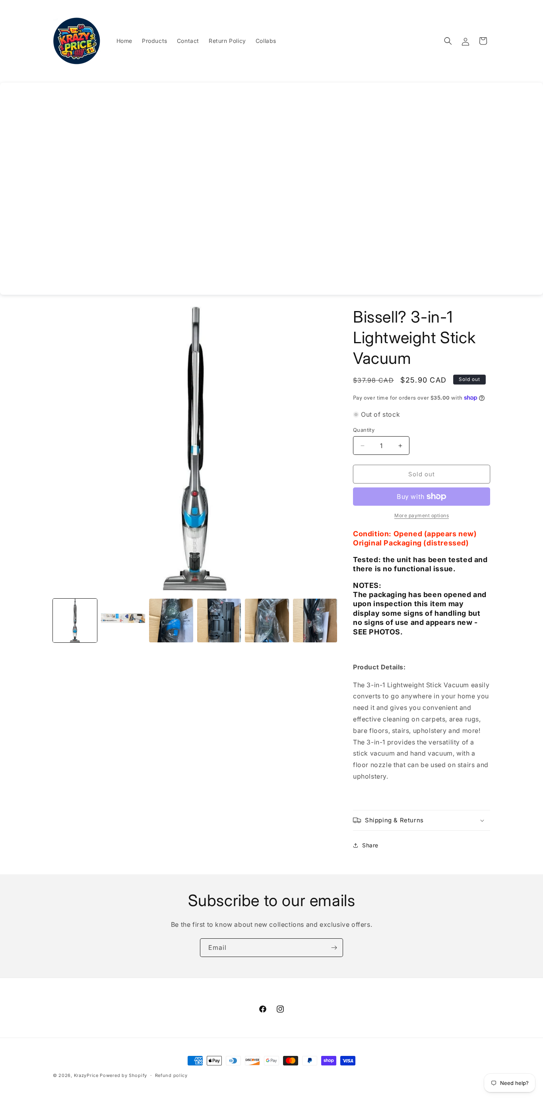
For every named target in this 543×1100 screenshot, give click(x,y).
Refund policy (171, 1075)
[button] (448, 41)
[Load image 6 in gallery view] (315, 621)
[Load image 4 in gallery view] (219, 621)
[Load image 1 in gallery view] (75, 621)
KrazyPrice (86, 1075)
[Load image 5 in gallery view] (267, 621)
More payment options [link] (421, 515)
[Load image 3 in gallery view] (171, 621)
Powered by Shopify (123, 1075)
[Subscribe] (334, 947)
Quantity (363, 430)
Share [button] (370, 845)
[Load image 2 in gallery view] (123, 621)
